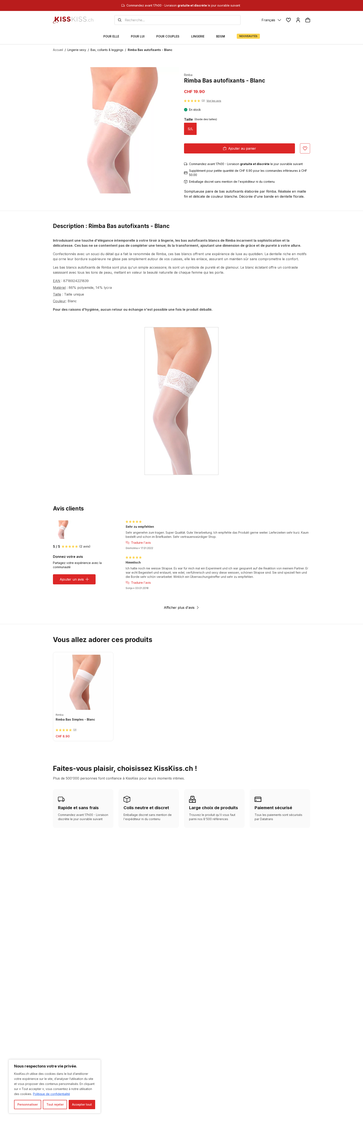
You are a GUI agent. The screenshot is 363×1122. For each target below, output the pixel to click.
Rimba (188, 75)
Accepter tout (82, 1104)
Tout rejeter (55, 1104)
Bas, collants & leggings (107, 50)
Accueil (58, 50)
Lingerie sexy (76, 50)
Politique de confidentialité (51, 1094)
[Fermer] (96, 1062)
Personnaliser (27, 1104)
